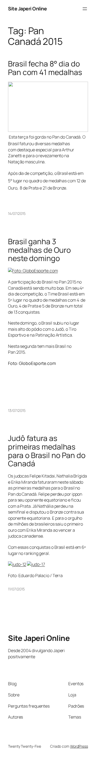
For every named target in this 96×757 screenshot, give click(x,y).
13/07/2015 (17, 410)
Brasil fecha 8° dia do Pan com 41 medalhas (45, 68)
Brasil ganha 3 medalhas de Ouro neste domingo (39, 250)
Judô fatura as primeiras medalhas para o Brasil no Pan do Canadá (47, 451)
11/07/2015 (16, 589)
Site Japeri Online (27, 8)
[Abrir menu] (85, 9)
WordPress (79, 746)
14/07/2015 (17, 213)
